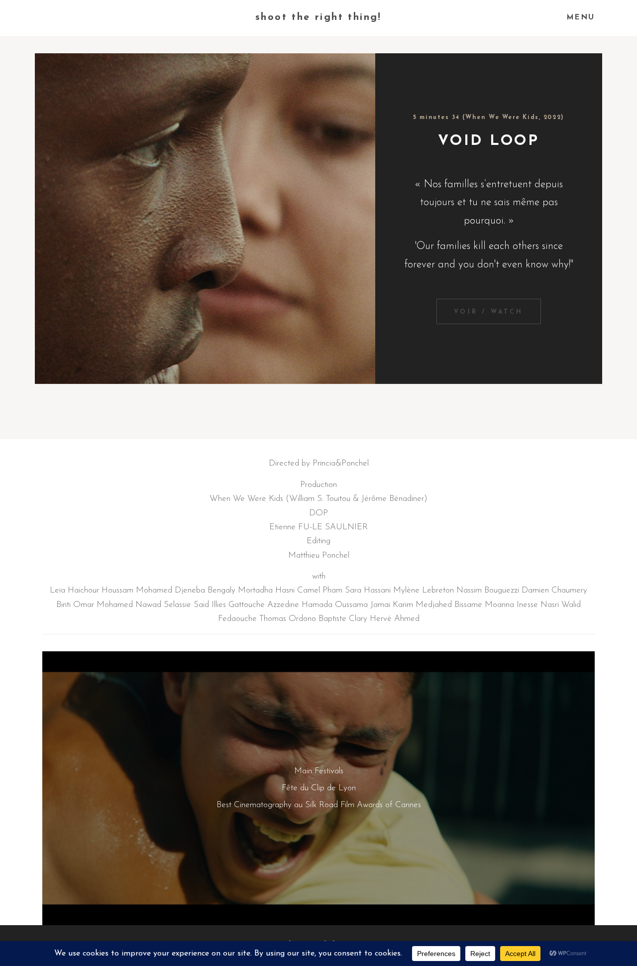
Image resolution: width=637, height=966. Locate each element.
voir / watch (488, 312)
